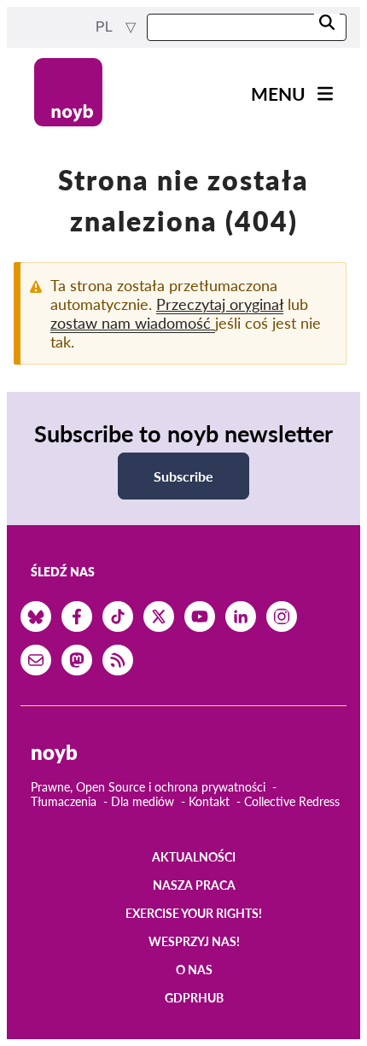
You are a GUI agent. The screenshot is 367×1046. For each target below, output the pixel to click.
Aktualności (194, 857)
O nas (194, 969)
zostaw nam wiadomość (132, 322)
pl (105, 27)
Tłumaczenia (63, 801)
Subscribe (183, 476)
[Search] (327, 23)
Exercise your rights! (193, 913)
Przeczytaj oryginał (219, 304)
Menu (278, 93)
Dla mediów (142, 801)
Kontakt (209, 801)
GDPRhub (194, 997)
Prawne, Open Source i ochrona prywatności (148, 787)
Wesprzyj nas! (194, 941)
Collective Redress (292, 801)
